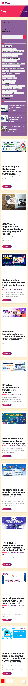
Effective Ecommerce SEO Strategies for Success (11, 389)
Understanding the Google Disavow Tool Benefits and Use (13, 492)
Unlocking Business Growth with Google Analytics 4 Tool (13, 601)
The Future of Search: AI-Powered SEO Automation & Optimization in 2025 (13, 546)
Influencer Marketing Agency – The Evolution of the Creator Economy (13, 335)
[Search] (24, 37)
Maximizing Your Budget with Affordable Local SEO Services (17, 107)
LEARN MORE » (6, 186)
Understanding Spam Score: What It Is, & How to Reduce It (13, 284)
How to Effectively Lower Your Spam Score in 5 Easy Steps (14, 441)
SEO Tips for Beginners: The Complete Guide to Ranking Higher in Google (16, 128)
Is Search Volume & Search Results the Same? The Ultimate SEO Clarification (13, 657)
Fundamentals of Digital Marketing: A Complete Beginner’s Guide (15, 117)
